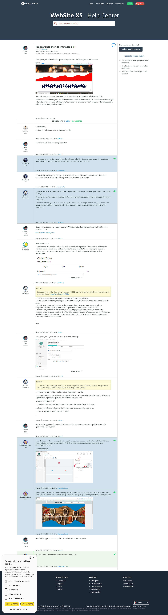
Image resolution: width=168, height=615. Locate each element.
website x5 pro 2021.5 (72, 53)
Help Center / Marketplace (113, 606)
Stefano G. (60, 283)
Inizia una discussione (131, 49)
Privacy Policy (141, 606)
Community (99, 4)
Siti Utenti (109, 4)
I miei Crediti (95, 592)
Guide (91, 4)
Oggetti (60, 583)
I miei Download (97, 586)
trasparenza (61, 53)
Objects (133, 606)
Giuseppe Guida (62, 488)
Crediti (59, 586)
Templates (61, 581)
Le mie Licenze (96, 583)
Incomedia (128, 581)
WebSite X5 (128, 583)
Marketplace (119, 4)
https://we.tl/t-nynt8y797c (45, 233)
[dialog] (19, 584)
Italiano (139, 602)
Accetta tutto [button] (12, 604)
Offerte (60, 589)
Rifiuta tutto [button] (27, 604)
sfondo (54, 53)
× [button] (33, 557)
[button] (19, 609)
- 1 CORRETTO (76, 121)
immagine (48, 53)
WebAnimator (129, 586)
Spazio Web (95, 589)
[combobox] (30, 558)
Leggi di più (28, 576)
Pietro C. (44, 49)
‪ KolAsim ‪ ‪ (60, 222)
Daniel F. (60, 138)
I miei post (95, 581)
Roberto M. (61, 171)
